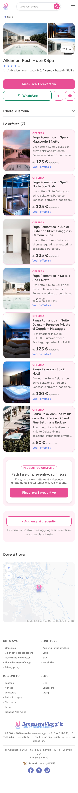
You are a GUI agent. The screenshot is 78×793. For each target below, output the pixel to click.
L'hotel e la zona (16, 111)
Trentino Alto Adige (15, 712)
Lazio (8, 707)
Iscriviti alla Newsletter (17, 657)
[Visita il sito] (70, 96)
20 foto (66, 49)
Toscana (9, 683)
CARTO (70, 621)
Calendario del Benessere (19, 652)
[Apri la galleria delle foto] (25, 39)
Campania (10, 702)
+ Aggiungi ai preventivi (39, 521)
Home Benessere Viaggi (18, 662)
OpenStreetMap (44, 621)
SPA (45, 657)
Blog (45, 683)
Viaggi (46, 692)
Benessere (48, 687)
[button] (39, 588)
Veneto (9, 687)
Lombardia (10, 692)
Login (46, 652)
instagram (47, 770)
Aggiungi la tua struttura (56, 648)
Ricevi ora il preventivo (39, 84)
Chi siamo (10, 648)
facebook (31, 770)
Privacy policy (12, 667)
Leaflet (30, 621)
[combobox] (35, 6)
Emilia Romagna (13, 697)
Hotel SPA (48, 662)
